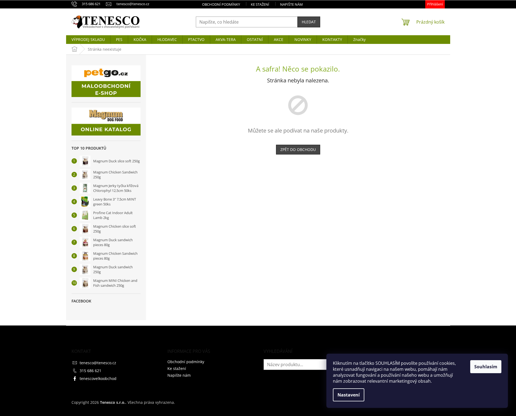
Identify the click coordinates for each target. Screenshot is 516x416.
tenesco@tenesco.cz (98, 362)
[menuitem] (88, 39)
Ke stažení (260, 4)
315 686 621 (90, 370)
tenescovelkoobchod (98, 378)
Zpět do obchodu (298, 149)
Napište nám (291, 4)
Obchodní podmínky (221, 4)
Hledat (309, 21)
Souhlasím (485, 367)
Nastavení (348, 395)
